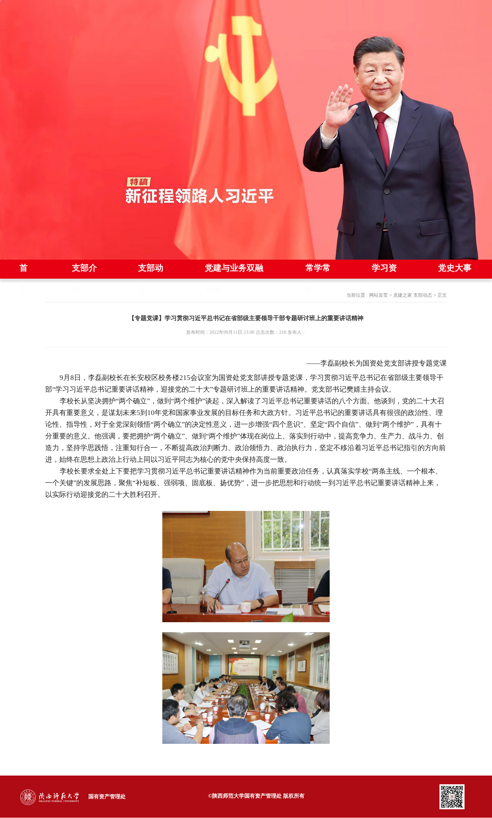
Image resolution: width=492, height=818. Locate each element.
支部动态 (422, 295)
